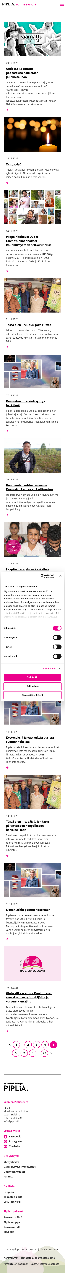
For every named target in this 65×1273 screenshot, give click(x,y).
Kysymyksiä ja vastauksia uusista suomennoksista (30, 739)
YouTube (14, 1146)
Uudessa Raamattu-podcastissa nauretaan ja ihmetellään (22, 73)
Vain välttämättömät (32, 695)
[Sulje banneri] (60, 576)
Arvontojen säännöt (16, 1264)
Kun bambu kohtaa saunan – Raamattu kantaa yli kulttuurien (29, 487)
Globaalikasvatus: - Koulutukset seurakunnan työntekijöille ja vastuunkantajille (29, 997)
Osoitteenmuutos (14, 1171)
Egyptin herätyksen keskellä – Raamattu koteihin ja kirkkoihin (29, 571)
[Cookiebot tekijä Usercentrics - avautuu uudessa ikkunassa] (41, 576)
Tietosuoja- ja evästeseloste (38, 1258)
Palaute (8, 1176)
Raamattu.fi (13, 1217)
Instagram (15, 1141)
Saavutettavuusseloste (45, 1264)
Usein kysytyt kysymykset (20, 1167)
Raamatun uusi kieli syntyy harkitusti (25, 403)
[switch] (57, 637)
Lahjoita (9, 1192)
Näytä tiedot (49, 668)
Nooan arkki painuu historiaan (28, 910)
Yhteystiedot (11, 1162)
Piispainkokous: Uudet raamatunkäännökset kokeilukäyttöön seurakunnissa (29, 241)
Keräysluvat (11, 1258)
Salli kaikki (32, 677)
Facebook (15, 1136)
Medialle (9, 1232)
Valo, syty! (13, 164)
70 (44, 1053)
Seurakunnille (12, 1227)
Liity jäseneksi (12, 1201)
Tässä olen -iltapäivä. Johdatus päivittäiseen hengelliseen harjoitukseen (27, 825)
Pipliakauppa (13, 1222)
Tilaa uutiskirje (13, 1197)
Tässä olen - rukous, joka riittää (28, 325)
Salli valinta (32, 686)
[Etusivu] (19, 4)
